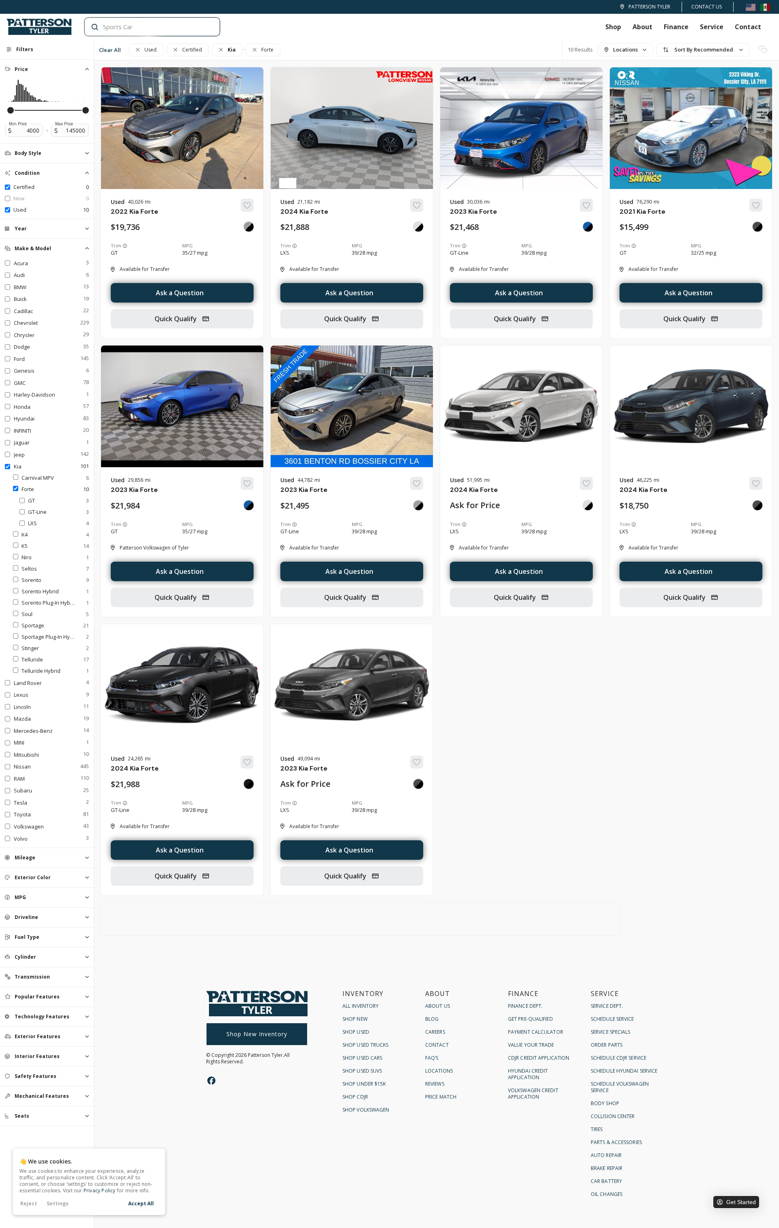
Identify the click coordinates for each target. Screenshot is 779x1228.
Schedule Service (612, 1018)
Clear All (110, 50)
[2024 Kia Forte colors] (418, 227)
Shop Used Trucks (365, 1044)
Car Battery (606, 1181)
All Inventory (360, 1006)
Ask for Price (475, 505)
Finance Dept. (525, 1006)
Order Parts (606, 1044)
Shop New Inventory (256, 1034)
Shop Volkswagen (366, 1109)
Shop (613, 26)
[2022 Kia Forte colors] (249, 227)
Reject (28, 1203)
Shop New (355, 1018)
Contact (748, 26)
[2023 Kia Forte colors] (588, 227)
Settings (58, 1203)
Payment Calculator (535, 1031)
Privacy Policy (100, 1190)
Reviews (434, 1083)
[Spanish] (765, 6)
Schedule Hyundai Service (624, 1070)
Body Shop (605, 1103)
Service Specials (611, 1031)
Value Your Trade (531, 1044)
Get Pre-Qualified (530, 1018)
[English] (750, 6)
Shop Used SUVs (362, 1070)
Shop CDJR (355, 1096)
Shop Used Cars (362, 1057)
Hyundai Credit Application (528, 1074)
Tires (597, 1129)
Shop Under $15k (364, 1083)
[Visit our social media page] (211, 1080)
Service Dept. (607, 1006)
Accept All (141, 1203)
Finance (676, 26)
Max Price (64, 124)
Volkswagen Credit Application (533, 1093)
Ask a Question (180, 292)
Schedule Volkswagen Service (620, 1087)
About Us (437, 1006)
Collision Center (613, 1116)
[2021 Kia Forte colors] (757, 227)
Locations (439, 1070)
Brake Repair (606, 1168)
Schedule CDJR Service (618, 1057)
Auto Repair (606, 1155)
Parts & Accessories (616, 1142)
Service (711, 26)
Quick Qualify (176, 318)
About (642, 26)
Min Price (18, 124)
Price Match (440, 1096)
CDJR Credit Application (538, 1057)
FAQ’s (432, 1057)
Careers (435, 1031)
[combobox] (144, 27)
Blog (432, 1018)
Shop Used (355, 1031)
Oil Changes (606, 1194)
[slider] (10, 110)
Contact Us (706, 6)
